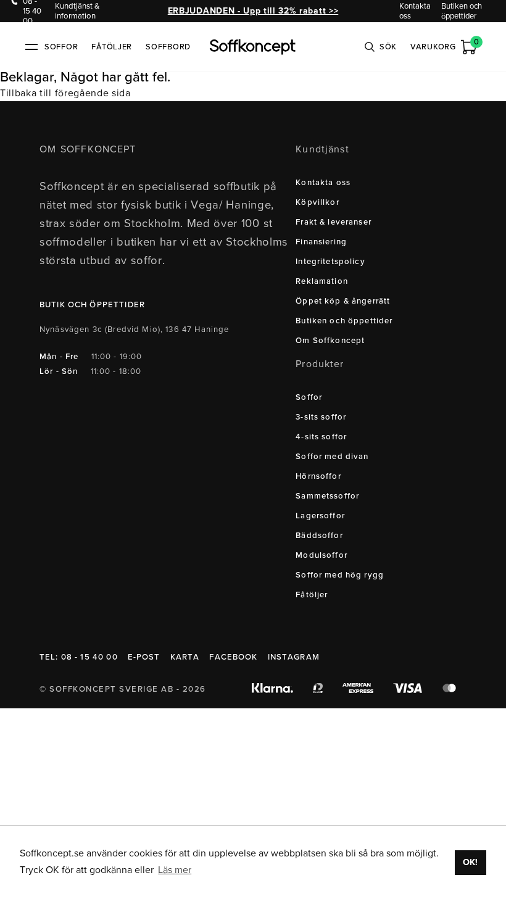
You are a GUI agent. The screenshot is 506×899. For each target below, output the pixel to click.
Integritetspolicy (330, 262)
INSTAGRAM (294, 657)
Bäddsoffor (319, 536)
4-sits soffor (321, 437)
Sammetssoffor (327, 496)
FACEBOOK (233, 657)
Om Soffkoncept (330, 341)
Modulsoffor (321, 555)
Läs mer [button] (174, 870)
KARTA (185, 657)
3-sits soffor (321, 417)
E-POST (144, 657)
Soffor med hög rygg (340, 575)
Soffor (309, 397)
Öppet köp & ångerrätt (343, 301)
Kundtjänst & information (77, 11)
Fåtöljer (111, 47)
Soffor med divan (332, 457)
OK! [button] (470, 862)
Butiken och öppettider (461, 11)
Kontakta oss (415, 11)
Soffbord (168, 47)
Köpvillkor (317, 202)
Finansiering (321, 242)
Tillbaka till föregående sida (65, 93)
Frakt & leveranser (333, 222)
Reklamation (322, 281)
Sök (388, 47)
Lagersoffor (320, 516)
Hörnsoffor (318, 476)
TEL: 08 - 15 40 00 (78, 657)
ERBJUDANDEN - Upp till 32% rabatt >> (253, 11)
